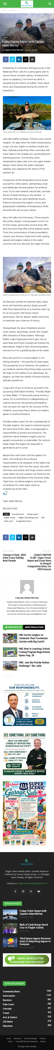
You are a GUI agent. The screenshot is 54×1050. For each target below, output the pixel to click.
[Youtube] (39, 891)
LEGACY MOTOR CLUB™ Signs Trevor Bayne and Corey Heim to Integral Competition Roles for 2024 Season (39, 562)
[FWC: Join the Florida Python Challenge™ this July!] (10, 666)
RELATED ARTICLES (13, 627)
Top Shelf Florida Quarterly (27, 1041)
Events (43, 1041)
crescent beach (18, 514)
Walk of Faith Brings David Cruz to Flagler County (34, 926)
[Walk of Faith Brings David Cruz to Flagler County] (10, 928)
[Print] (32, 59)
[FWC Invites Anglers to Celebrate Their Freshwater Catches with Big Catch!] (10, 638)
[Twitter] (12, 59)
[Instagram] (23, 891)
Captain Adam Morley (14, 50)
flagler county (9, 517)
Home (3, 10)
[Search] (50, 4)
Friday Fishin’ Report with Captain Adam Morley (33, 912)
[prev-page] (4, 676)
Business (17, 1038)
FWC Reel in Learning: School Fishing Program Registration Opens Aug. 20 (34, 652)
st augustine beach (23, 521)
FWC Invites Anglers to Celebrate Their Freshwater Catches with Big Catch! (33, 638)
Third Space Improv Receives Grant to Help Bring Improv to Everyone (35, 941)
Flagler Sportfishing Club (28, 517)
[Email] (26, 59)
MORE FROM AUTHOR (34, 627)
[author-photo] (27, 594)
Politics (42, 1038)
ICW (42, 517)
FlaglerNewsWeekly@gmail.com (32, 883)
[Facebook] (6, 59)
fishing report (32, 514)
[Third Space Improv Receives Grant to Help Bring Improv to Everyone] (10, 942)
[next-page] (9, 676)
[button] (5, 4)
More (10, 1041)
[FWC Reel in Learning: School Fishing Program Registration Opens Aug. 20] (10, 652)
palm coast (8, 521)
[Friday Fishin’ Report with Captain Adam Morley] (10, 915)
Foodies (12, 10)
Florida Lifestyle (30, 1038)
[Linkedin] (19, 59)
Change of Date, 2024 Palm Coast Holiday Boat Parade (14, 557)
